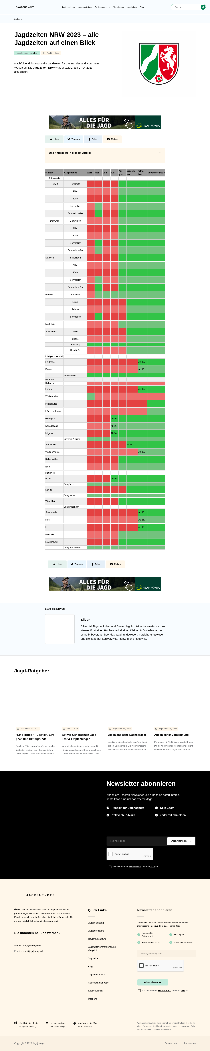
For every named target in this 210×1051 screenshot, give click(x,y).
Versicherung (118, 7)
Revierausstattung (102, 7)
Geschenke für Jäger (98, 982)
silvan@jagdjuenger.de (32, 951)
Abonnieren (179, 840)
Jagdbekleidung (68, 7)
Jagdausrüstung (85, 7)
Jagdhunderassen (97, 974)
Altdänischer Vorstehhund (171, 734)
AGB (152, 866)
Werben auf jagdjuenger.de (27, 945)
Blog (142, 7)
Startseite (18, 19)
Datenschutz (135, 866)
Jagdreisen (132, 7)
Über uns (92, 998)
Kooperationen (95, 990)
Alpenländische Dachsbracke (127, 734)
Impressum (190, 1043)
